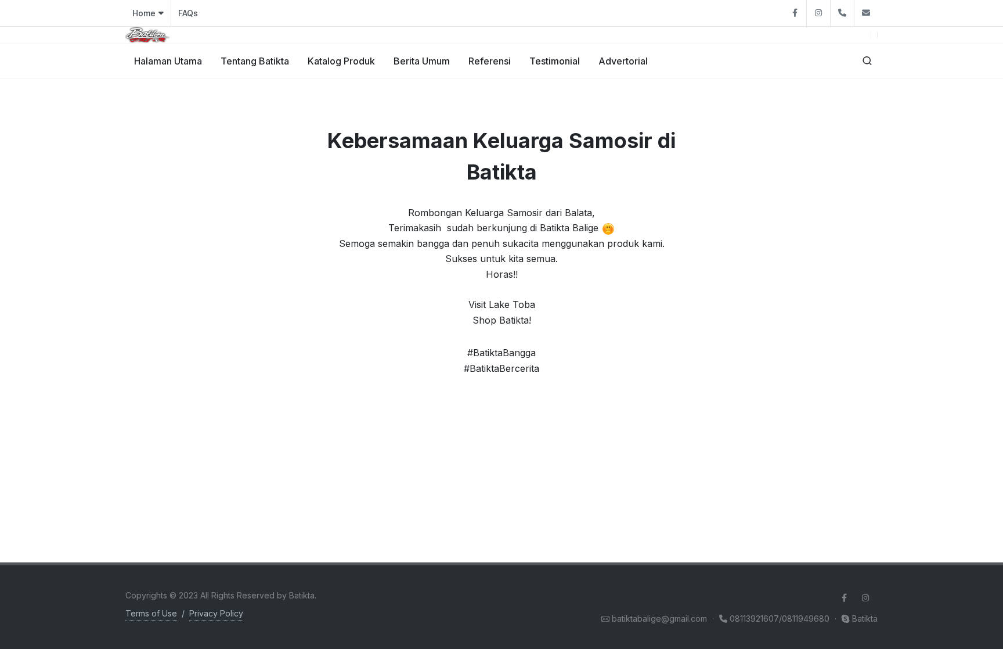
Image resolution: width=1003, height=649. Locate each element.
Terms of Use (151, 613)
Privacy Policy (216, 613)
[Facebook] (794, 13)
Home (144, 13)
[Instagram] (818, 13)
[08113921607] (842, 13)
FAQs (188, 13)
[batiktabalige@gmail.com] (866, 13)
